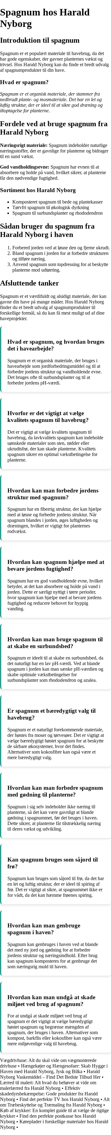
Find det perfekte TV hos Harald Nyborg (59, 1099)
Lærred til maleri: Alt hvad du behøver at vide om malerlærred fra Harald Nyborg (48, 1085)
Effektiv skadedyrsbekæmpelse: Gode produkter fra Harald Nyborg (49, 1094)
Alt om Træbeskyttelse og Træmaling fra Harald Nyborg (54, 1102)
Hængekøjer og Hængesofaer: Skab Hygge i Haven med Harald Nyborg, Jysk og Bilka (54, 1068)
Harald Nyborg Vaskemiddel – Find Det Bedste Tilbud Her (50, 1074)
